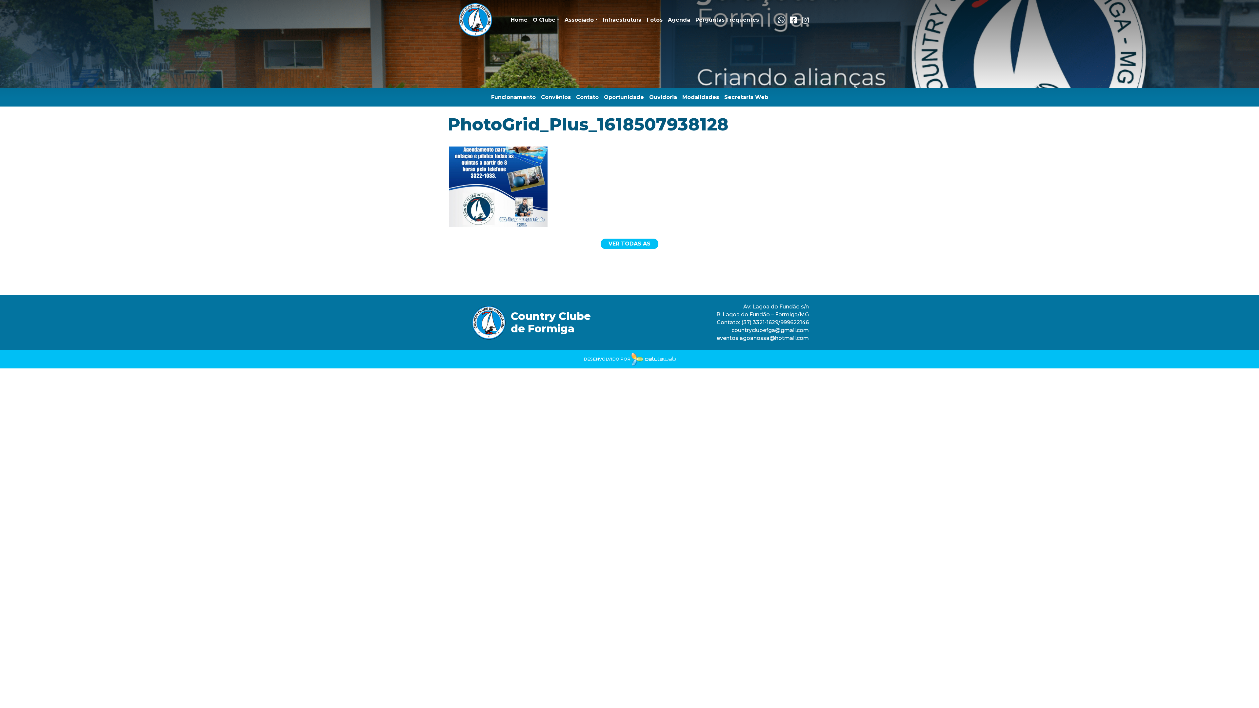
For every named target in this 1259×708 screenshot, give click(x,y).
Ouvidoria (663, 97)
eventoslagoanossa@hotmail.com (763, 338)
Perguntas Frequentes (727, 20)
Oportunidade (624, 97)
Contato (587, 97)
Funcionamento (513, 97)
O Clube (544, 20)
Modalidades (700, 97)
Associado (579, 20)
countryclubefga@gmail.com (770, 330)
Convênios (556, 97)
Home (519, 20)
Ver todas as (629, 244)
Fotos (655, 20)
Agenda (679, 20)
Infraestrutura (622, 20)
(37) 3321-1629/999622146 (775, 322)
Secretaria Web (746, 97)
